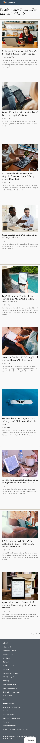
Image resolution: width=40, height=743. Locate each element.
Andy (8, 304)
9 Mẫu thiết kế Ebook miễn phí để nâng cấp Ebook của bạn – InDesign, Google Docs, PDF (19, 176)
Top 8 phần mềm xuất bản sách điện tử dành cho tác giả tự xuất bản (20, 113)
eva (8, 241)
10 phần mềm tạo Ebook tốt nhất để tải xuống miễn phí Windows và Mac (20, 481)
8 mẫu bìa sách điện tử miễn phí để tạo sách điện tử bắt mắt (19, 236)
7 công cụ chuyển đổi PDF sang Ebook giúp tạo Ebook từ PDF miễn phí (20, 358)
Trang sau (35, 633)
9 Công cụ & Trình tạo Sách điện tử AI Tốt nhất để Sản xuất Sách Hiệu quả (20, 52)
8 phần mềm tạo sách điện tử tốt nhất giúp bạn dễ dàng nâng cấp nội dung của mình (19, 605)
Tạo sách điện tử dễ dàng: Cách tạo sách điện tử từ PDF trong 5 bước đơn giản (19, 421)
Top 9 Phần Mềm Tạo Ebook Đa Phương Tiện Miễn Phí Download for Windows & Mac (19, 299)
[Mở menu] (35, 2)
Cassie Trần (10, 57)
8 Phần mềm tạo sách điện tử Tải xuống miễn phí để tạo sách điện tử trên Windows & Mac (18, 544)
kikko (8, 118)
